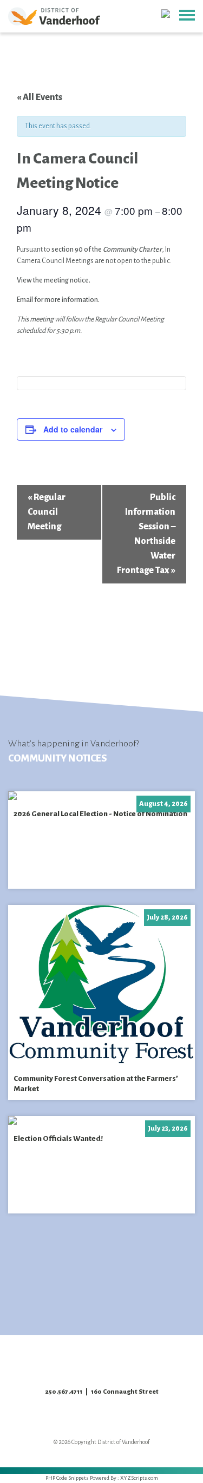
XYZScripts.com (139, 1478)
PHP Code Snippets (67, 1478)
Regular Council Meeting (47, 512)
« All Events (39, 97)
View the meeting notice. (53, 280)
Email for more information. (58, 300)
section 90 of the (106, 249)
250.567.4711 (63, 1391)
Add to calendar (72, 429)
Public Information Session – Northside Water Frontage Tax (146, 534)
